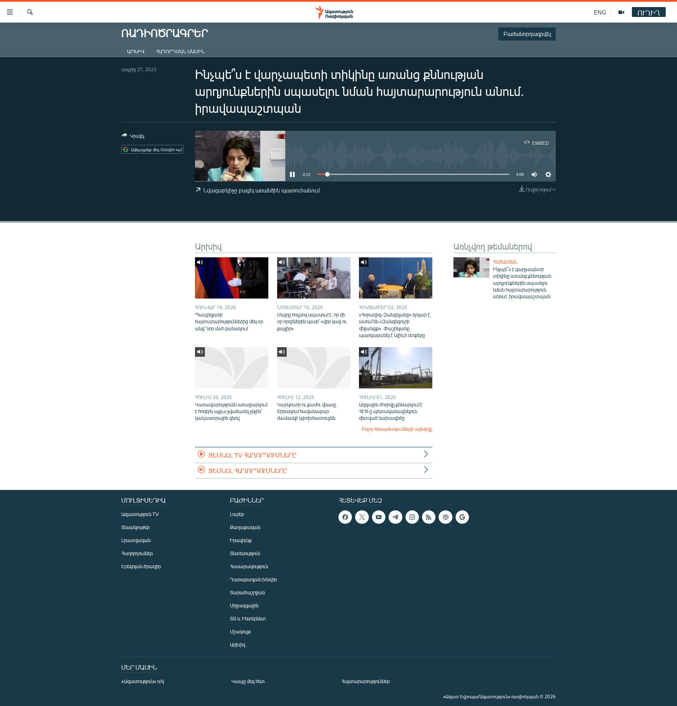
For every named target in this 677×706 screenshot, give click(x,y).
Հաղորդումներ (137, 553)
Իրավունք (241, 540)
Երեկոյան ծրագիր (141, 566)
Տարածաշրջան (247, 592)
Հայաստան (505, 262)
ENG (600, 12)
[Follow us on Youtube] (378, 517)
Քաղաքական (245, 527)
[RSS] (428, 517)
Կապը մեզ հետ (248, 681)
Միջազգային (244, 605)
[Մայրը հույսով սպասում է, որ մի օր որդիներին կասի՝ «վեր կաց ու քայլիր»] (313, 278)
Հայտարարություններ (365, 681)
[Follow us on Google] (462, 517)
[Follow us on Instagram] (412, 517)
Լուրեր (237, 514)
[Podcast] (445, 517)
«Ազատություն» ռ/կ (142, 681)
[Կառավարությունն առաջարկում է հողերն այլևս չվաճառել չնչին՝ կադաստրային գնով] (231, 367)
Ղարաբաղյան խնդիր (253, 579)
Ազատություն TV (140, 514)
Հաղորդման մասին (180, 51)
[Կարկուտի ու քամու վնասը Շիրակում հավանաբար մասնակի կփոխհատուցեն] (313, 367)
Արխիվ (136, 51)
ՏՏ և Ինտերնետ (248, 618)
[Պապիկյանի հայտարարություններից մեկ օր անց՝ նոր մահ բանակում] (231, 278)
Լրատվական (136, 540)
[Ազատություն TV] (621, 12)
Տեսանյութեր (135, 527)
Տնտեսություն (245, 553)
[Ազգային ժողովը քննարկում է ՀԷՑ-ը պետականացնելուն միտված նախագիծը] (395, 367)
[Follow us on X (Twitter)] (361, 517)
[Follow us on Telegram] (395, 517)
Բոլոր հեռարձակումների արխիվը (397, 429)
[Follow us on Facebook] (345, 517)
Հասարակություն (249, 566)
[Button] (133, 137)
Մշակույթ (240, 631)
